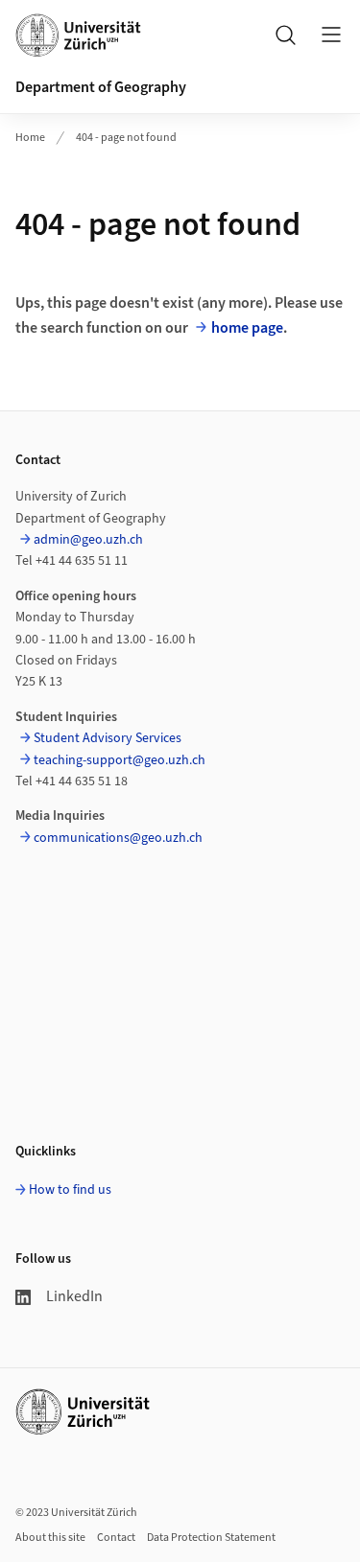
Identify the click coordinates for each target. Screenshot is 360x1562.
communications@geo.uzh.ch (118, 838)
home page (247, 327)
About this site (50, 1537)
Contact (116, 1537)
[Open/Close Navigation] (331, 35)
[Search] (285, 35)
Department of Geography (100, 87)
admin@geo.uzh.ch (88, 539)
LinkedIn (74, 1296)
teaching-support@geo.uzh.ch (119, 760)
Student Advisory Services (107, 738)
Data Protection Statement (211, 1537)
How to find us (70, 1190)
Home (30, 137)
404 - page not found (126, 137)
